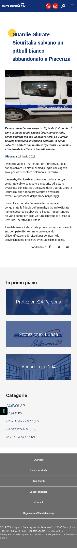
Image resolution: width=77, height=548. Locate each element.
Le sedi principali (38, 491)
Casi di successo (19, 421)
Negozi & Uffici (18, 437)
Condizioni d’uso (36, 534)
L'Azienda (38, 459)
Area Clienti (39, 481)
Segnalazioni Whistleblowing (38, 513)
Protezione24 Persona (38, 302)
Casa (10, 413)
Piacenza (11, 156)
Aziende (12, 405)
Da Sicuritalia (17, 429)
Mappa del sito (55, 534)
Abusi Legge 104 (38, 367)
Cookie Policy (17, 534)
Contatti (38, 502)
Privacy (4, 534)
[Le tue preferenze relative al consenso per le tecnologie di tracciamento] (4, 411)
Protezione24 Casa (38, 334)
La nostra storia (38, 470)
